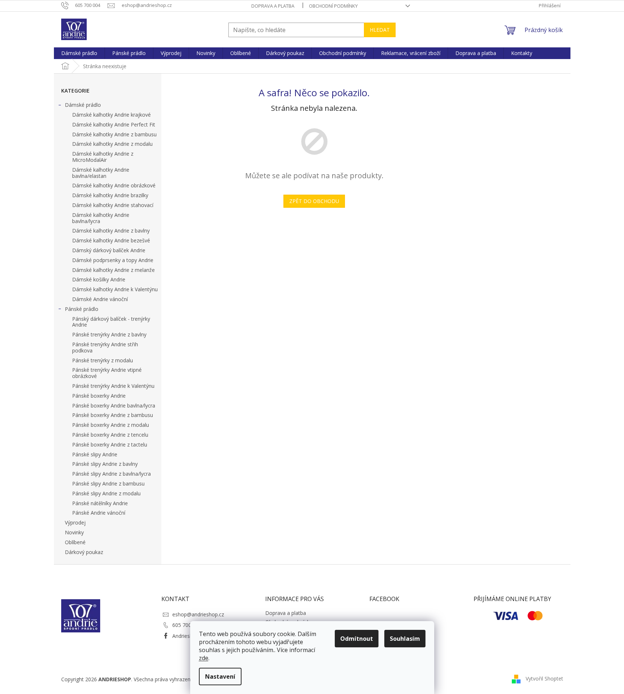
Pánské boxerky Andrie (99, 395)
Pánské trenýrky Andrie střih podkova (105, 347)
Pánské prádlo (81, 308)
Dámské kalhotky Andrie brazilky (110, 195)
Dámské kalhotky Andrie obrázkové (114, 185)
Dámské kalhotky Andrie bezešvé (111, 240)
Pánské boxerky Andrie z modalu (110, 424)
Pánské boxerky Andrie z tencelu (110, 434)
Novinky (74, 532)
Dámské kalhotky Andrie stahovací (112, 205)
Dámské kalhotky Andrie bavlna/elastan (100, 172)
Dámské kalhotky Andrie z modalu (112, 143)
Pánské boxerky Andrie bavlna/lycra (113, 405)
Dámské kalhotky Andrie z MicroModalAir (102, 156)
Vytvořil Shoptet (544, 678)
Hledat (380, 29)
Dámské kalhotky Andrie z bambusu (114, 134)
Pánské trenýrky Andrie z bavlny (109, 334)
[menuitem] (79, 53)
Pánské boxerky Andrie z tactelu (109, 444)
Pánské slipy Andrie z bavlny (105, 463)
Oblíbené (75, 542)
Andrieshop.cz (188, 635)
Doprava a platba (272, 6)
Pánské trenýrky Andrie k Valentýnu (113, 385)
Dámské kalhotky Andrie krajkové (111, 114)
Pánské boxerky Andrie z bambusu (112, 415)
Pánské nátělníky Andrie (100, 503)
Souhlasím (405, 639)
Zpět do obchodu (314, 201)
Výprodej (75, 522)
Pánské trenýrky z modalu (102, 360)
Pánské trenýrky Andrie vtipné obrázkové (107, 372)
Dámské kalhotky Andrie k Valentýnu (115, 289)
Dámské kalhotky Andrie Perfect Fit (113, 124)
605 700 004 (186, 624)
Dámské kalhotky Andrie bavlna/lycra (100, 218)
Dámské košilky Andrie (98, 279)
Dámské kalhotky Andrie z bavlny (111, 230)
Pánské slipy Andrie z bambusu (108, 483)
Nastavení (220, 676)
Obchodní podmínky (333, 6)
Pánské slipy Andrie (94, 454)
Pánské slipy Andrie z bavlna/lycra (111, 473)
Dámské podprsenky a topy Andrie (112, 260)
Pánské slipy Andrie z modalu (106, 493)
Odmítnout (356, 639)
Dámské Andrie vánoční (100, 299)
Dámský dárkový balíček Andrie (108, 250)
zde (203, 658)
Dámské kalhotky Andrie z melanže (113, 269)
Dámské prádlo (83, 104)
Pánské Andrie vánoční (98, 512)
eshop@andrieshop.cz (198, 614)
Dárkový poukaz (84, 552)
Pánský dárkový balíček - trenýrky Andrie (111, 321)
